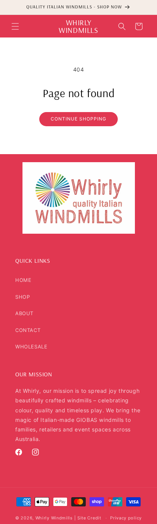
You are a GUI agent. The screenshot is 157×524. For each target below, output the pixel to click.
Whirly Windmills (54, 518)
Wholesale (31, 346)
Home (23, 280)
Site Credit (89, 518)
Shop (22, 297)
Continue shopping (78, 119)
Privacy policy (126, 518)
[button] (15, 26)
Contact (27, 330)
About (24, 313)
